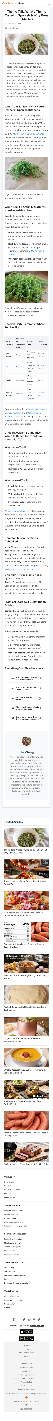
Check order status (12, 1190)
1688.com (26, 1349)
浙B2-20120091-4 (27, 1409)
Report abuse (9, 1197)
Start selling (9, 1267)
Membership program (12, 1243)
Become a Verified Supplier (15, 1275)
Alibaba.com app (37, 1326)
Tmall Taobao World (26, 1353)
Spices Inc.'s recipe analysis (20, 569)
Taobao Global (26, 1363)
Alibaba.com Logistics (12, 1247)
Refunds (7, 1193)
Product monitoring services (15, 1226)
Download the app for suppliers (17, 1283)
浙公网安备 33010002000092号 (26, 1401)
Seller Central (9, 1271)
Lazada (26, 1360)
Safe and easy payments (14, 1211)
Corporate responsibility (14, 1300)
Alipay (26, 1356)
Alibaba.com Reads (11, 1254)
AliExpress (26, 1345)
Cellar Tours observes (18, 511)
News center (9, 1304)
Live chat (7, 1186)
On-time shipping (11, 1218)
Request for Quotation (13, 1239)
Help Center (9, 1182)
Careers (7, 1308)
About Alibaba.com (11, 1296)
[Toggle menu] (49, 3)
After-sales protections (13, 1222)
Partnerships (9, 1279)
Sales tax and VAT (11, 1251)
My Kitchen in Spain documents (28, 134)
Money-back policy (11, 1214)
